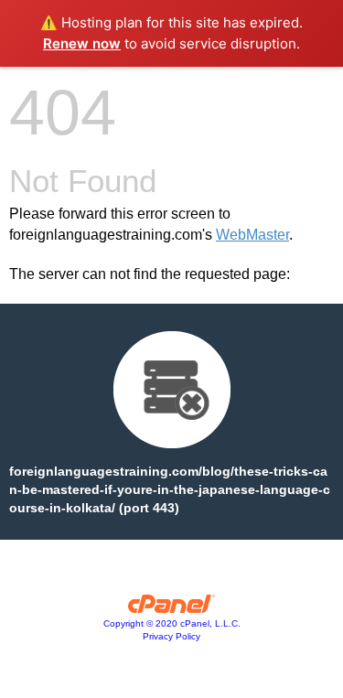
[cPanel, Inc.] (171, 608)
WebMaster (252, 234)
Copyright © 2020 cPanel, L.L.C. (172, 623)
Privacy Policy (171, 636)
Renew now (82, 43)
